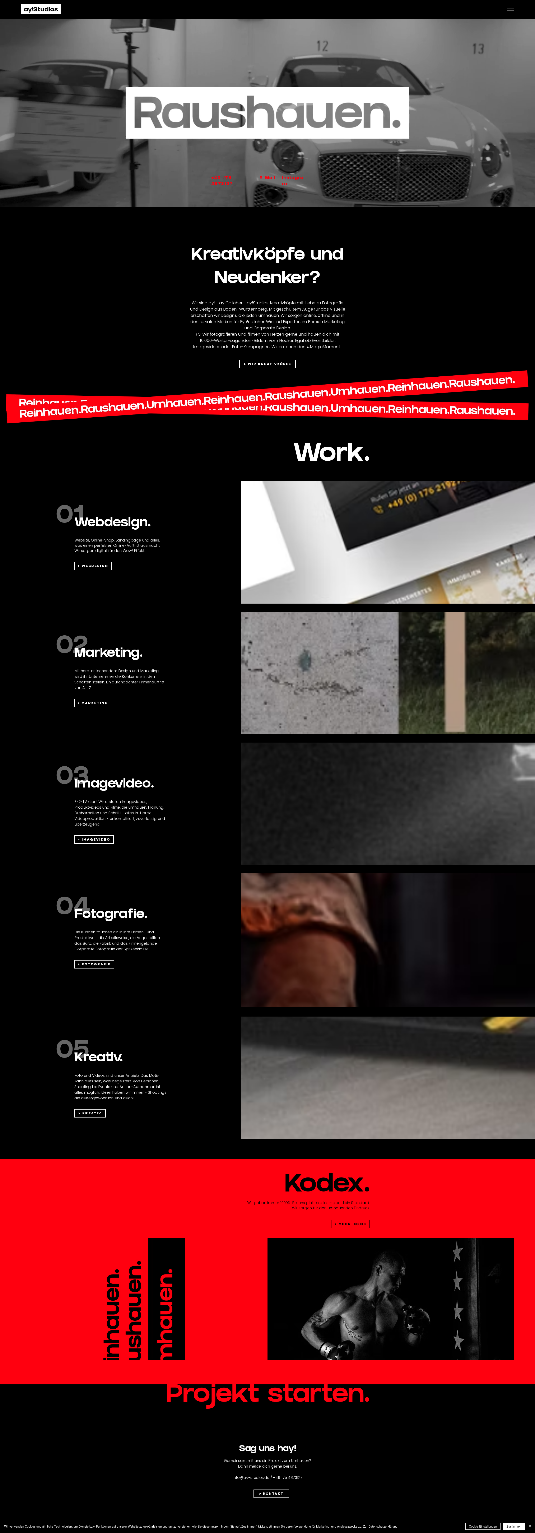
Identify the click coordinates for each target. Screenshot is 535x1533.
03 (72, 777)
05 (72, 1051)
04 (73, 907)
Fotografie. (110, 915)
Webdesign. (112, 523)
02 (72, 646)
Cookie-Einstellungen (483, 1526)
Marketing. (108, 654)
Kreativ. (98, 1058)
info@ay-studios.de (251, 1477)
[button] (510, 9)
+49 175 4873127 (287, 1477)
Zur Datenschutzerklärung (380, 1526)
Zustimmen (514, 1526)
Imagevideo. (114, 785)
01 (70, 516)
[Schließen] (529, 1526)
